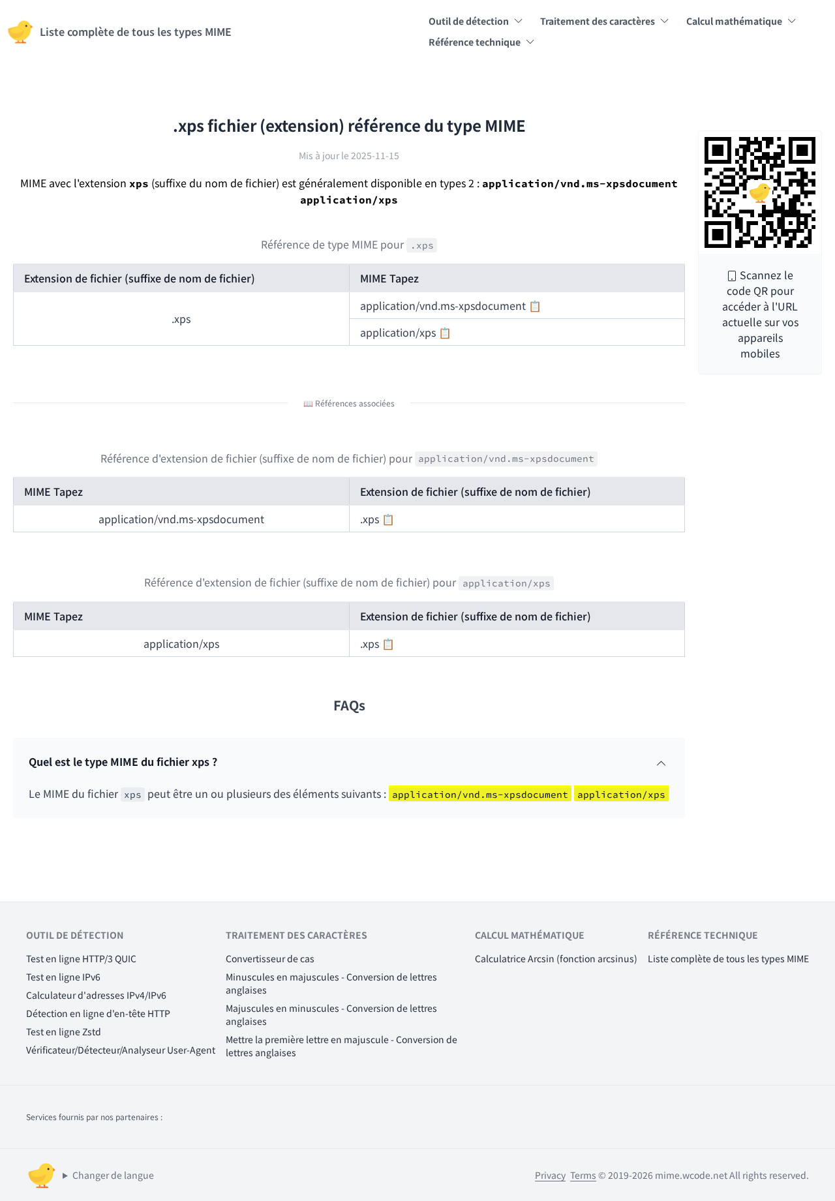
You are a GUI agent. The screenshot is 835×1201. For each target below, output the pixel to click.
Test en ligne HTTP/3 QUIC (81, 958)
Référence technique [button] (475, 41)
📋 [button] (534, 305)
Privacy (550, 1174)
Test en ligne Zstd (63, 1031)
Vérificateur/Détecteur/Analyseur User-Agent (120, 1049)
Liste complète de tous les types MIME (728, 958)
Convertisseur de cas (270, 958)
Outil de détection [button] (469, 20)
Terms (583, 1174)
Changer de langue (113, 1174)
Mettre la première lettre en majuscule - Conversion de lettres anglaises (341, 1046)
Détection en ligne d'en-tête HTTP (98, 1013)
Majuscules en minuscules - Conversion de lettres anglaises (331, 1014)
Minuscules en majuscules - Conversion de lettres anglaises (331, 983)
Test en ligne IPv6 (63, 976)
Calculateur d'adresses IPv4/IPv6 (96, 994)
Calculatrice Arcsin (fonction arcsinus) (556, 958)
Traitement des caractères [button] (597, 20)
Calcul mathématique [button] (734, 20)
